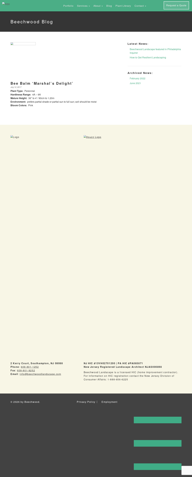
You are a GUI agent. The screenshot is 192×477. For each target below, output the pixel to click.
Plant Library (123, 5)
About (97, 5)
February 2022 (137, 78)
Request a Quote (176, 5)
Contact (140, 5)
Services (82, 5)
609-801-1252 (30, 367)
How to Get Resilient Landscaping (148, 57)
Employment (109, 402)
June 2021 (135, 83)
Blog (109, 5)
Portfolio (68, 5)
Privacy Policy (86, 402)
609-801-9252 (26, 370)
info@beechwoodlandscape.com (40, 374)
